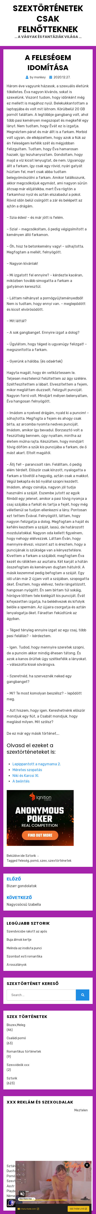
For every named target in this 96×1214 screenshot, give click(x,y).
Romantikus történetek (24, 1051)
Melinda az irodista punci (24, 948)
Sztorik (30, 856)
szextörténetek (59, 861)
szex (43, 861)
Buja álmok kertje (19, 940)
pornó (34, 861)
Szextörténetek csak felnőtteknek (48, 19)
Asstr (11, 1186)
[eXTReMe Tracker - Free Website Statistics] (11, 1203)
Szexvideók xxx (18, 1065)
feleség (23, 861)
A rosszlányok (17, 965)
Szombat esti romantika (24, 956)
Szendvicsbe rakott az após (27, 931)
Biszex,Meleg (16, 1025)
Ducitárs (13, 1171)
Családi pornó (16, 1038)
